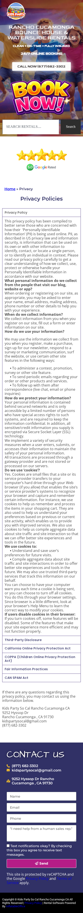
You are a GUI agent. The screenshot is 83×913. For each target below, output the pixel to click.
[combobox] (30, 126)
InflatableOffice (15, 906)
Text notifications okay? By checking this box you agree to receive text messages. (39, 850)
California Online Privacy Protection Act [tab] (38, 648)
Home (9, 189)
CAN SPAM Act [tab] (16, 678)
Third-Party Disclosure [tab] (23, 640)
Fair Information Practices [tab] (26, 669)
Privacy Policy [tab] (16, 212)
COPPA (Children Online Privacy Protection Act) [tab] (40, 659)
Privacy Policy (37, 878)
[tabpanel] (41, 426)
